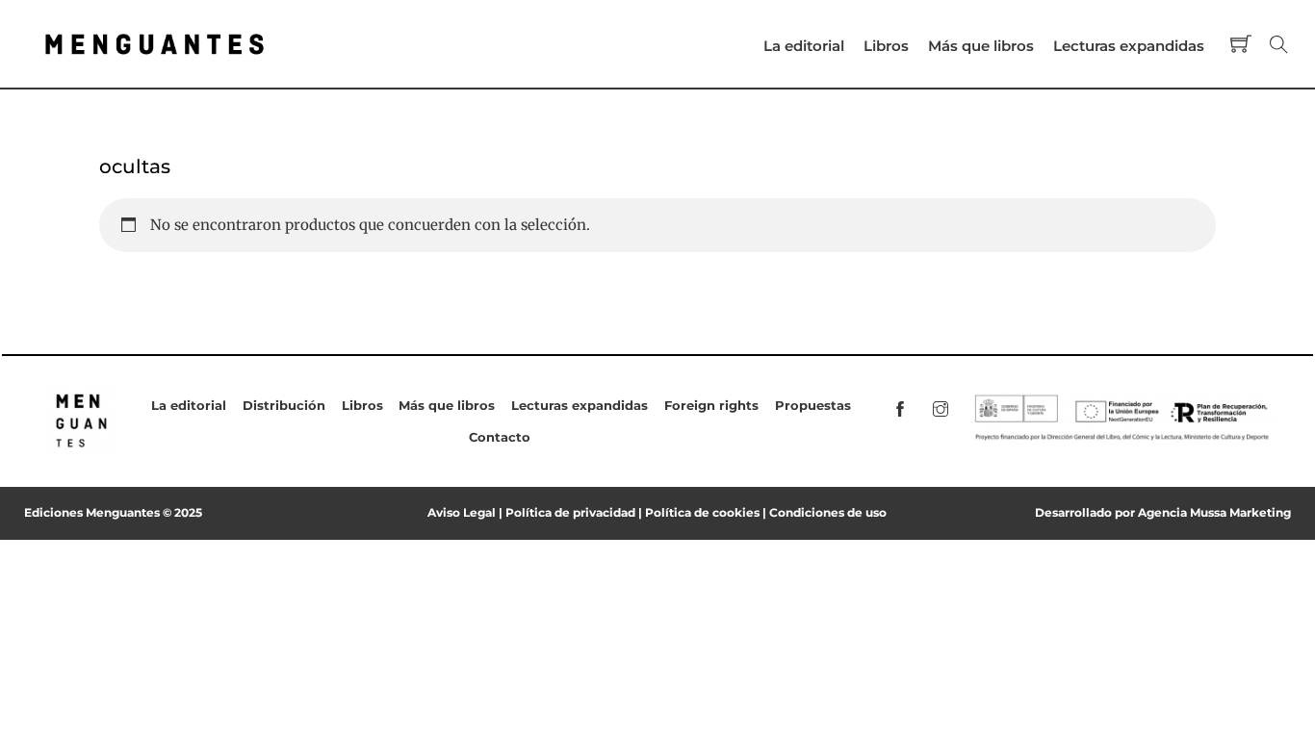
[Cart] (1241, 43)
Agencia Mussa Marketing (1214, 512)
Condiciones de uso (828, 512)
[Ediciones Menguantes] (155, 63)
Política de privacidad (570, 512)
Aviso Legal (461, 512)
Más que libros (981, 46)
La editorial (803, 46)
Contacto (499, 437)
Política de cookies (702, 512)
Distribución (284, 405)
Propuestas (813, 405)
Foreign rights (711, 405)
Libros (886, 46)
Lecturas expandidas (1128, 46)
